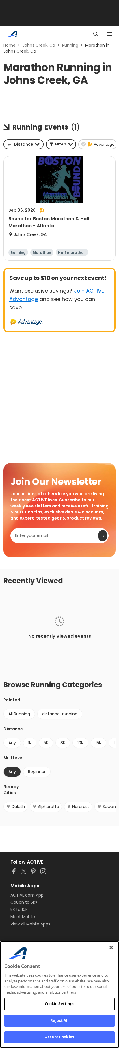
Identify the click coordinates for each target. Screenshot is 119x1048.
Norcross (81, 806)
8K (62, 743)
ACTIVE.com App (27, 895)
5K (46, 743)
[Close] (111, 947)
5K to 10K (19, 909)
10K (80, 743)
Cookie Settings (60, 1003)
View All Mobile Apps (30, 924)
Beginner (37, 772)
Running (70, 45)
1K (29, 743)
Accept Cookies (59, 1037)
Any (12, 743)
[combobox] (23, 144)
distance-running (59, 714)
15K (98, 743)
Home (9, 45)
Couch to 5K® (24, 902)
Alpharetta (48, 806)
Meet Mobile (22, 917)
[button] (61, 144)
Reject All (59, 1020)
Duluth (18, 806)
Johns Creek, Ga (39, 45)
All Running (19, 714)
